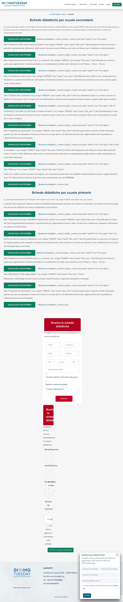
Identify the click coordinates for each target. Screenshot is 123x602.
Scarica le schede (44, 39)
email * (46, 467)
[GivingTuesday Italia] (14, 4)
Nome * (46, 451)
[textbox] (50, 362)
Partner (93, 4)
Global (101, 4)
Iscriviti (87, 595)
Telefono (51, 466)
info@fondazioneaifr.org (53, 576)
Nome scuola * (48, 485)
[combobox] (50, 362)
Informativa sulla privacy (22, 588)
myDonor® (65, 597)
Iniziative (83, 4)
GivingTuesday (70, 4)
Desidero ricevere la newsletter (56, 384)
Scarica (64, 399)
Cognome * (51, 451)
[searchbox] (64, 369)
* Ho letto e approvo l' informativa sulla (62, 377)
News (108, 4)
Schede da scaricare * (48, 507)
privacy (75, 377)
